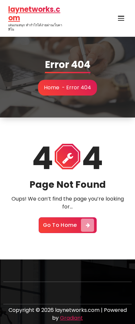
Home (51, 87)
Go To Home (60, 225)
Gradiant (71, 318)
